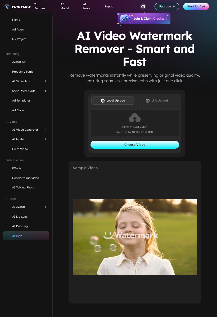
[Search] (129, 6)
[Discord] (143, 6)
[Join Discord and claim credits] (143, 19)
